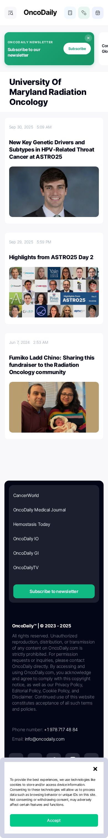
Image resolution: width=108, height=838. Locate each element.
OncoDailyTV (26, 567)
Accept (54, 820)
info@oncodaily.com (45, 739)
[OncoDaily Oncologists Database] (84, 13)
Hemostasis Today (31, 524)
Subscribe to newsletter (54, 591)
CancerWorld (26, 495)
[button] (95, 769)
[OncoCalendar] (98, 13)
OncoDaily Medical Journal (39, 510)
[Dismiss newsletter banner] (88, 38)
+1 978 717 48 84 (61, 729)
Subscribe (77, 48)
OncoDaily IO (25, 538)
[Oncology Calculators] (70, 13)
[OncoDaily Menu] (10, 13)
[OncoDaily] (40, 12)
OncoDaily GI (25, 553)
